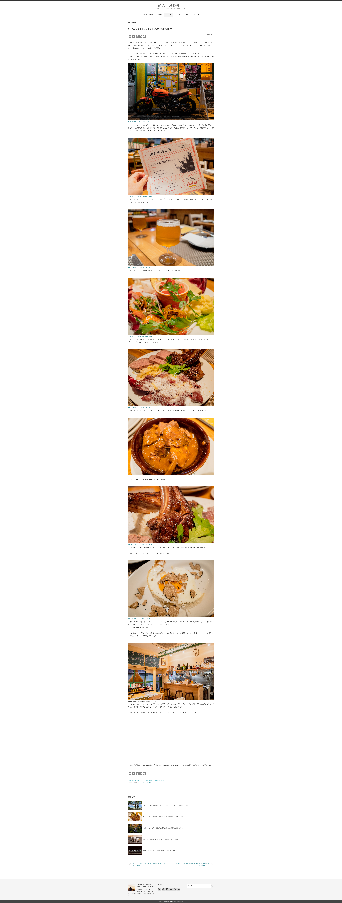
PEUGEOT (196, 14)
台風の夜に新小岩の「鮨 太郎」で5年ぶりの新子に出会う (161, 839)
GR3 (139, 782)
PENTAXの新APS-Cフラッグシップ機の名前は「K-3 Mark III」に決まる (149, 864)
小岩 (147, 782)
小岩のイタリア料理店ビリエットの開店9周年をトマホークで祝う (164, 816)
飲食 (134, 22)
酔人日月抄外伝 (171, 5)
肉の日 (150, 782)
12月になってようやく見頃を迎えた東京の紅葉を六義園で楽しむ (163, 828)
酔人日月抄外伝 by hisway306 (169, 901)
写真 (187, 14)
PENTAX (178, 14)
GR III (130, 22)
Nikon (160, 14)
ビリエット (143, 782)
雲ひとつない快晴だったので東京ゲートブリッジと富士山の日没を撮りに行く (192, 864)
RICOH (169, 14)
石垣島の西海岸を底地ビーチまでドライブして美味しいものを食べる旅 (165, 805)
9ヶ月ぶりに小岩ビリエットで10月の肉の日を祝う (153, 780)
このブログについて (148, 14)
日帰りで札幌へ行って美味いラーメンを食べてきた (159, 850)
